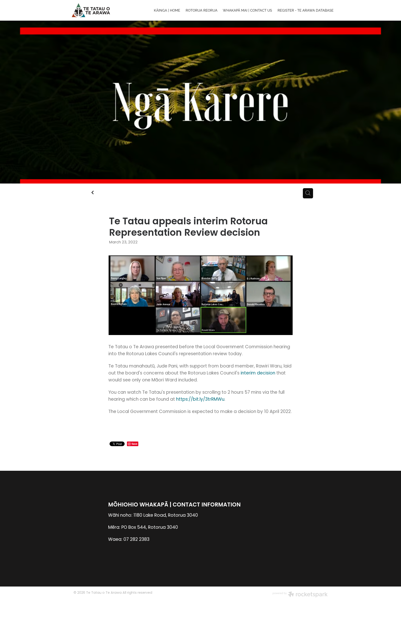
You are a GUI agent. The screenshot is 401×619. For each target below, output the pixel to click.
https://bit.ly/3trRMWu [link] (200, 399)
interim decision (258, 373)
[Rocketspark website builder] (300, 595)
